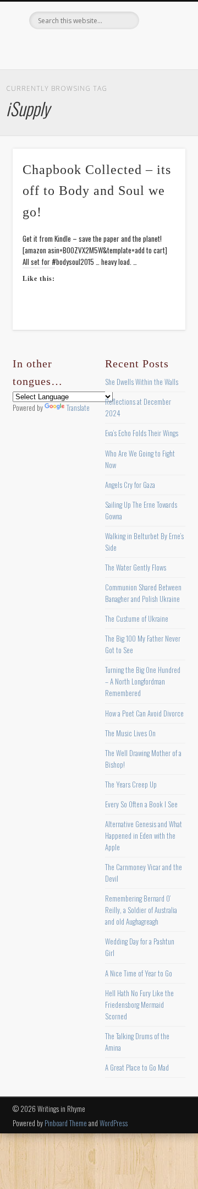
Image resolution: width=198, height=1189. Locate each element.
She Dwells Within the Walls (141, 381)
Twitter (75, 48)
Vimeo (120, 48)
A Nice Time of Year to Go (138, 973)
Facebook (52, 48)
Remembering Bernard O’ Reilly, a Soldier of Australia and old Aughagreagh (141, 910)
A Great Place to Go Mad (137, 1067)
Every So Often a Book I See (141, 804)
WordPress (114, 1122)
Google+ (142, 48)
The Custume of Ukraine (136, 618)
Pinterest (97, 48)
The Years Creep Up (131, 784)
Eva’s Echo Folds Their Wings (141, 432)
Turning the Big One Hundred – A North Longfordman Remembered (142, 681)
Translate (78, 407)
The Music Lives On (130, 733)
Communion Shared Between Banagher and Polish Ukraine (143, 593)
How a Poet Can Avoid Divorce (144, 713)
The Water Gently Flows (135, 567)
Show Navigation (159, 98)
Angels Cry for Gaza (130, 484)
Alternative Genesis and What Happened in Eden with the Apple (143, 835)
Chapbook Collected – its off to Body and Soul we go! (97, 191)
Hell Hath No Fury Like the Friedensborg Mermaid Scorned (139, 1004)
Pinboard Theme (66, 1122)
